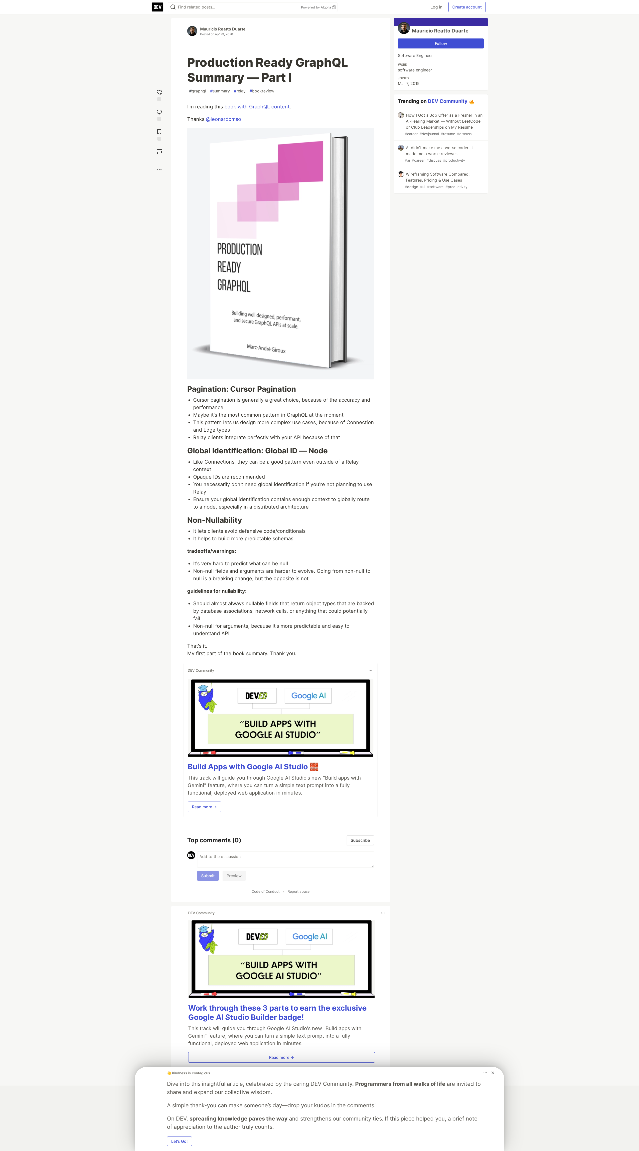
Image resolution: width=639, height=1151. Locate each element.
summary (220, 90)
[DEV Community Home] (157, 7)
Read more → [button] (204, 806)
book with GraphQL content (257, 107)
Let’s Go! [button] (179, 1141)
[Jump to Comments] (159, 114)
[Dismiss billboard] (492, 1073)
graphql (197, 90)
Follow (441, 43)
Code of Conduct (266, 891)
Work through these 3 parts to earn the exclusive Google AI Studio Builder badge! (277, 1012)
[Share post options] (159, 170)
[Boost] (159, 151)
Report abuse (299, 891)
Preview (234, 875)
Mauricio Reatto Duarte (223, 28)
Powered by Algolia (316, 7)
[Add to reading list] (159, 134)
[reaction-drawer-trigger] (159, 95)
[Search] (173, 7)
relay (240, 90)
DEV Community (448, 101)
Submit (208, 875)
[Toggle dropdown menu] (370, 670)
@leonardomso (223, 119)
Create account (467, 6)
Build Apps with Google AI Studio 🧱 (253, 766)
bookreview (262, 90)
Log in (436, 6)
